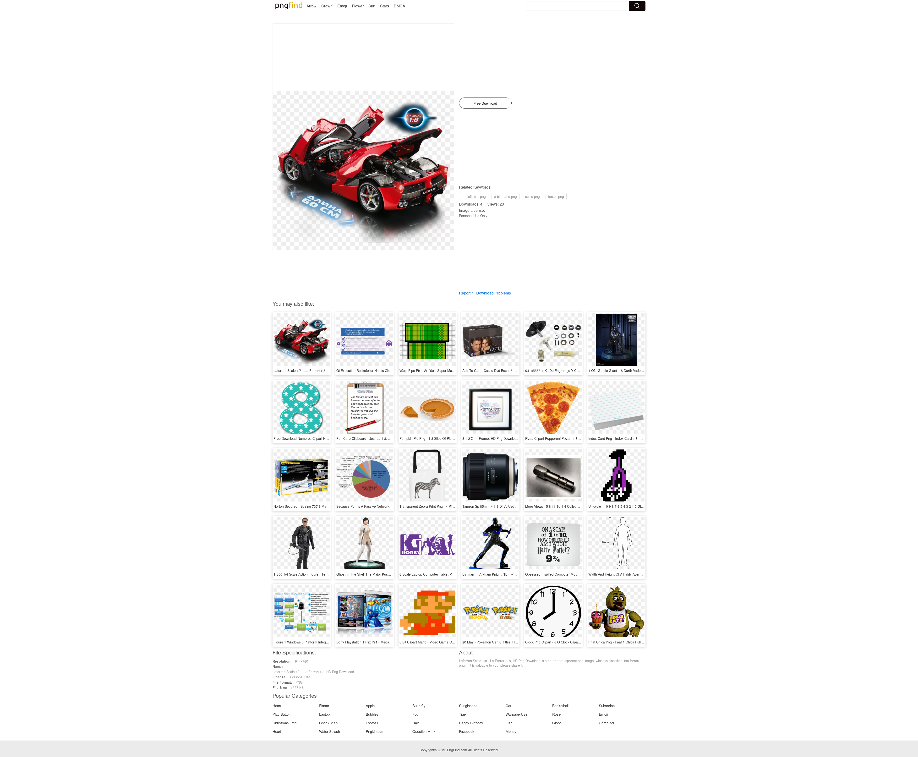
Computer (606, 722)
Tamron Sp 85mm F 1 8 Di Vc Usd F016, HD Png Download (507, 506)
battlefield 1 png (474, 196)
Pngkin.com (375, 731)
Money (511, 731)
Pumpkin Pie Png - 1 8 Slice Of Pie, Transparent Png (439, 438)
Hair (415, 722)
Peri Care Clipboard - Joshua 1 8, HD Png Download (376, 438)
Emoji (342, 6)
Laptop (324, 714)
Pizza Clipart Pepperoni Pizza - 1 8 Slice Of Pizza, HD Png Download (577, 438)
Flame (324, 705)
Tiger (463, 714)
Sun (371, 6)
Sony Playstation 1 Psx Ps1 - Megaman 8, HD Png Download (382, 642)
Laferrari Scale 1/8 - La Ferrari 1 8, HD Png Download (314, 370)
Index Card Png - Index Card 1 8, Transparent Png (626, 438)
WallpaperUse (516, 714)
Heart (277, 705)
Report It (466, 293)
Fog (415, 714)
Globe (557, 722)
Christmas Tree (285, 722)
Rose (556, 714)
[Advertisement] (363, 57)
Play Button (281, 714)
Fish (509, 722)
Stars (384, 6)
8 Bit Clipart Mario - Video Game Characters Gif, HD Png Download (450, 642)
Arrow (311, 6)
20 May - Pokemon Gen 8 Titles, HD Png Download (501, 642)
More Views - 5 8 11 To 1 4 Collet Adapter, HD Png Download (571, 506)
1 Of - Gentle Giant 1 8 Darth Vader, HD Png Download (629, 370)
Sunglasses (468, 705)
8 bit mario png (505, 196)
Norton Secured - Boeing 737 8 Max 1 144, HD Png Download (320, 506)
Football (372, 722)
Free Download (485, 103)
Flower (358, 6)
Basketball (560, 705)
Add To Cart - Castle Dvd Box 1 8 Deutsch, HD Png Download (509, 370)
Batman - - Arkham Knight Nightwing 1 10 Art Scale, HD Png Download (515, 574)
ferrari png (556, 196)
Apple (370, 705)
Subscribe (607, 705)
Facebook (466, 731)
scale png (532, 196)
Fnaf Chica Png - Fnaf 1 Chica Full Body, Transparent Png (632, 642)
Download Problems (493, 293)
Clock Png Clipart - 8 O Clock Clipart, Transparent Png (566, 642)
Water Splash (329, 731)
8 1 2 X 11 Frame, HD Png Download (490, 438)
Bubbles (372, 714)
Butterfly (419, 705)
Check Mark (329, 722)
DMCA (399, 6)
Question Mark (424, 731)
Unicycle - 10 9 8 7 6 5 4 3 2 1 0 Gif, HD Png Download (630, 506)
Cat (508, 705)
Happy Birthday (471, 722)
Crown (327, 6)
